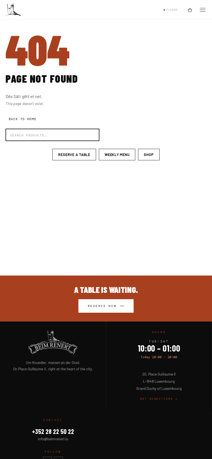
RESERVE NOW (102, 306)
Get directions (159, 399)
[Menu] (202, 10)
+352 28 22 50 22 (53, 431)
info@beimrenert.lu (53, 438)
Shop (148, 154)
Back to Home (22, 119)
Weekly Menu (117, 154)
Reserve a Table (74, 154)
